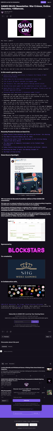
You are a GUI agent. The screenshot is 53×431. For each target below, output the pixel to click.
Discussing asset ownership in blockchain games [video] (22, 92)
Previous (6, 336)
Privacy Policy (37, 405)
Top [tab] (3, 363)
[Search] (50, 363)
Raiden (23, 195)
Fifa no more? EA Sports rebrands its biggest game (20, 81)
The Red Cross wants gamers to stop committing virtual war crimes (25, 86)
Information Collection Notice (26, 405)
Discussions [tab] (11, 363)
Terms (28, 421)
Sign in (49, 2)
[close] (40, 383)
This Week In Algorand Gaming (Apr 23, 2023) (18, 136)
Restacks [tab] (10, 346)
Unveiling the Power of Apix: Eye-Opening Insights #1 (21, 149)
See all (4, 400)
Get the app (33, 424)
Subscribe (43, 2)
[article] (26, 372)
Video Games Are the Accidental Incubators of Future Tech (22, 79)
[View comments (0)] (7, 16)
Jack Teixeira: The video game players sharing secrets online (24, 83)
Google (31, 214)
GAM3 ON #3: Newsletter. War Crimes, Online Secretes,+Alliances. (22, 304)
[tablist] (7, 346)
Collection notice (35, 421)
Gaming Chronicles (30, 195)
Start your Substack (23, 424)
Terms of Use (33, 403)
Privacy (25, 421)
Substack (20, 428)
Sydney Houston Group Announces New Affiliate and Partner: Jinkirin (25, 147)
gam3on (19, 306)
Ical (37, 214)
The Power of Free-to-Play (12, 152)
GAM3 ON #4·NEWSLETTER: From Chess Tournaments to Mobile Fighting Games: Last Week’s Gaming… (22, 379)
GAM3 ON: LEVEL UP (8, 11)
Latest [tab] (6, 363)
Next (47, 336)
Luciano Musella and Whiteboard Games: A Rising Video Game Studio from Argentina (22, 368)
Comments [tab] (4, 346)
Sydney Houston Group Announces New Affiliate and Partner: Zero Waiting (27, 134)
